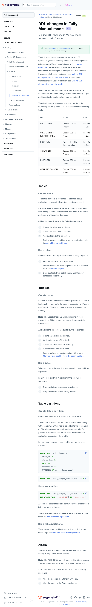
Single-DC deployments (16, 57)
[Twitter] (79, 597)
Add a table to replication (58, 517)
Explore (7, 31)
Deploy (8, 47)
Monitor (8, 129)
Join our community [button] (17, 598)
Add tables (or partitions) (56, 243)
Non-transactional (18, 100)
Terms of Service (64, 604)
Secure (7, 38)
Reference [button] (8, 143)
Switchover (16, 91)
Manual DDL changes (20, 95)
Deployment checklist (15, 52)
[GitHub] (75, 597)
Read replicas (14, 105)
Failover (15, 86)
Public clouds (12, 110)
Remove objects (57, 269)
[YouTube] (88, 597)
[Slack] (71, 597)
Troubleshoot (10, 139)
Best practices (11, 134)
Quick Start (9, 27)
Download (12, 593)
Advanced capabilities (14, 119)
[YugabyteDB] (11, 5)
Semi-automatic (64, 48)
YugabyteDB (42, 14)
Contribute (9, 155)
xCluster (12, 71)
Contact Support (16, 603)
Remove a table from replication (65, 533)
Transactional (16, 76)
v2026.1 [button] (79, 15)
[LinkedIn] (84, 597)
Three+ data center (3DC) (19, 67)
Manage (8, 124)
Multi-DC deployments (16, 62)
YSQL (68, 29)
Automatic (52, 48)
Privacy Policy (80, 602)
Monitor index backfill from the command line (63, 356)
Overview (8, 22)
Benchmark (9, 148)
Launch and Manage (13, 43)
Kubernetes (11, 115)
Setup (14, 81)
